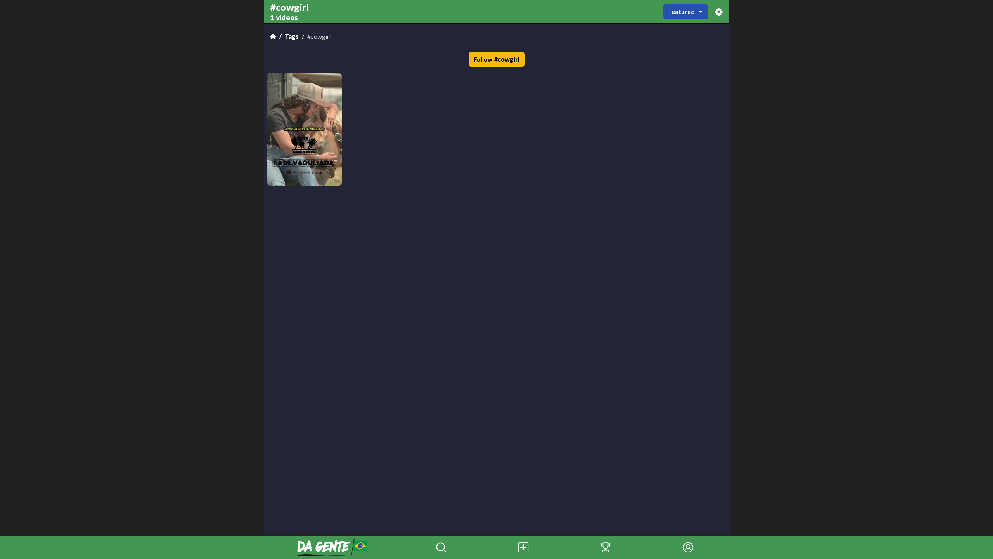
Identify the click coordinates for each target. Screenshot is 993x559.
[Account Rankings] (605, 547)
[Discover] (441, 547)
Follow (497, 59)
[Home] (273, 36)
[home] (332, 547)
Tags (292, 36)
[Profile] (688, 547)
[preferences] (718, 12)
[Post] (523, 547)
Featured (681, 11)
